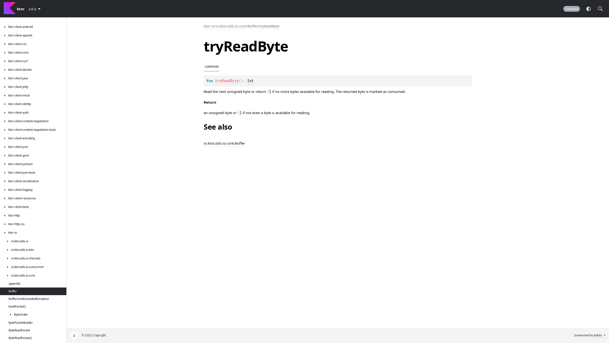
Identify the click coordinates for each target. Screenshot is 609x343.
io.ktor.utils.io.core (231, 26)
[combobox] (35, 9)
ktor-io (209, 26)
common (571, 9)
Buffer (253, 26)
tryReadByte (269, 26)
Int (250, 81)
